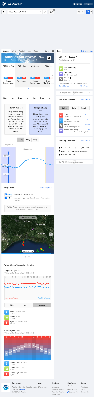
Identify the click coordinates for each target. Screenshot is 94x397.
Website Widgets (58, 389)
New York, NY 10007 (68, 154)
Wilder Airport (36, 60)
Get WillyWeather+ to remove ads (71, 92)
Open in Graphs (44, 187)
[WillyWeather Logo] (12, 4)
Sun (29, 51)
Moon (36, 51)
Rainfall (22, 51)
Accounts (55, 387)
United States (10, 60)
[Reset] (40, 12)
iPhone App (42, 387)
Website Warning (58, 392)
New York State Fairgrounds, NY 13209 (75, 148)
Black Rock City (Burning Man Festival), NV (75, 151)
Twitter (83, 389)
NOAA (22, 389)
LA (19, 60)
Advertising (56, 394)
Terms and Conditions (73, 389)
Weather (6, 51)
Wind (14, 51)
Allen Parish (28, 60)
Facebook (84, 387)
